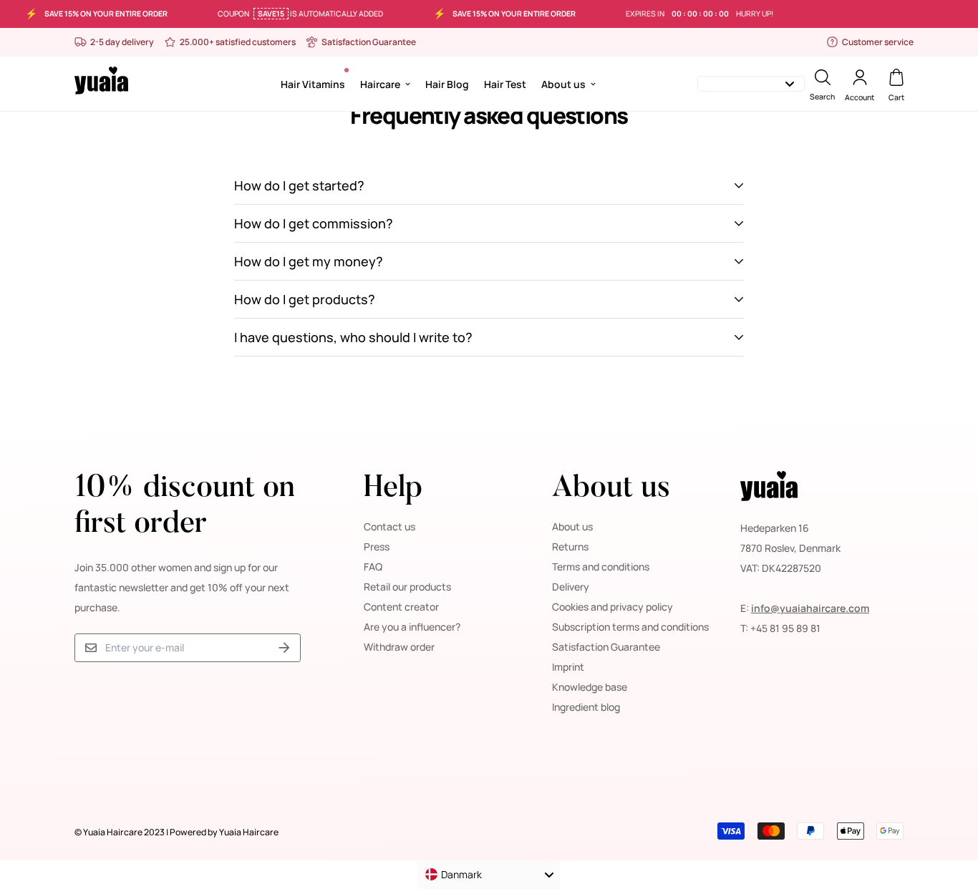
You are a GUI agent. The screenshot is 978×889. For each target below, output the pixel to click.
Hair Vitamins (313, 83)
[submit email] (284, 648)
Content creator (401, 606)
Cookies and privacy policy (612, 606)
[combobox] (489, 874)
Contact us (389, 526)
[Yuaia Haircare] (101, 83)
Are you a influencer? (412, 626)
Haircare (380, 83)
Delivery (570, 586)
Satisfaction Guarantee (606, 647)
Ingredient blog (586, 707)
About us (563, 83)
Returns (570, 546)
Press (376, 546)
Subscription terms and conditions (630, 626)
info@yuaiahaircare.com (810, 608)
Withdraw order (399, 647)
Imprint (568, 667)
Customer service (878, 42)
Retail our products (407, 586)
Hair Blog (447, 83)
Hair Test (505, 83)
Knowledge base (589, 687)
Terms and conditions (600, 566)
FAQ (373, 566)
